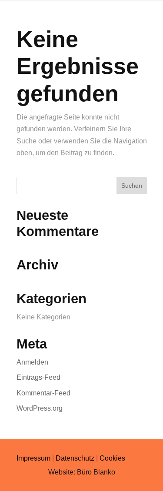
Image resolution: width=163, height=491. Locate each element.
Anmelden (32, 362)
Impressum (33, 458)
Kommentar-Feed (43, 393)
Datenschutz (75, 458)
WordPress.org (40, 408)
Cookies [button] (112, 458)
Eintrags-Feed (38, 377)
